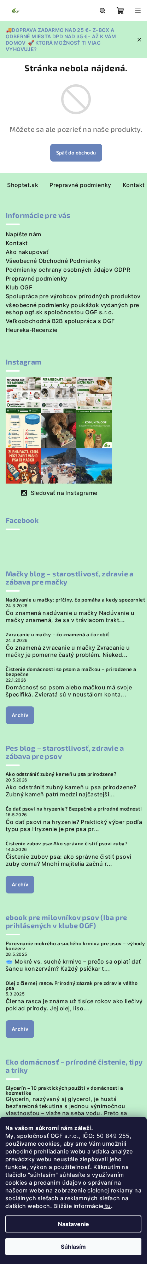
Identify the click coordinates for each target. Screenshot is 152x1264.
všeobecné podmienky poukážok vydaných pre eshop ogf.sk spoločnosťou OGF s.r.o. (72, 308)
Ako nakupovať (27, 251)
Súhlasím (73, 1246)
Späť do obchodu (76, 152)
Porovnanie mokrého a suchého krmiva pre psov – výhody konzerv (75, 946)
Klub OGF (19, 287)
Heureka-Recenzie (31, 329)
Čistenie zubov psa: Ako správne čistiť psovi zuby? (66, 843)
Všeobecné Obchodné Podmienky (53, 260)
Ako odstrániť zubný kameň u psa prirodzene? (61, 774)
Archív (20, 715)
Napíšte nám (23, 234)
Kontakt (134, 184)
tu (107, 1205)
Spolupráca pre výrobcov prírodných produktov (73, 296)
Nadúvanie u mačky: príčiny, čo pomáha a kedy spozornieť (75, 599)
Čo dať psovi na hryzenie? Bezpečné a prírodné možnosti (74, 808)
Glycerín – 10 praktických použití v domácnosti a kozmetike (64, 1090)
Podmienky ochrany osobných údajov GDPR (68, 269)
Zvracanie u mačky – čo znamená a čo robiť (57, 634)
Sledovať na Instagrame (64, 492)
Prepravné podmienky (80, 184)
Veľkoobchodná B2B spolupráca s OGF (60, 321)
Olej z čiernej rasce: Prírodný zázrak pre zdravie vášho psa (72, 986)
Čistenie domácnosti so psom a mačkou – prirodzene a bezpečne (71, 672)
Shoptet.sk (22, 184)
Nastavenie (73, 1224)
